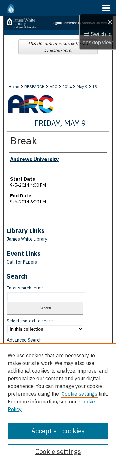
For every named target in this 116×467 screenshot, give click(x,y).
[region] (58, 405)
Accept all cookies (58, 431)
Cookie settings (79, 394)
